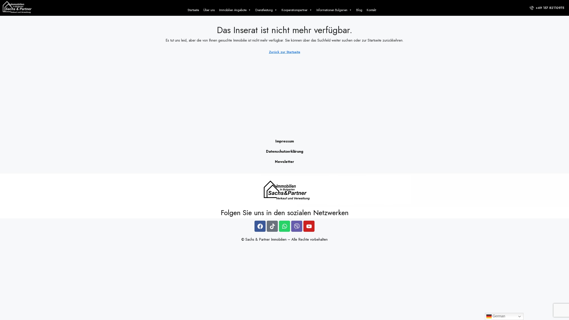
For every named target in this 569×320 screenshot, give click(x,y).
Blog (359, 10)
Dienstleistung (264, 10)
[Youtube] (309, 226)
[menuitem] (546, 7)
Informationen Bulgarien (332, 10)
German (498, 316)
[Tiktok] (272, 226)
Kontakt (371, 10)
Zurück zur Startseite (284, 52)
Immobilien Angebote (232, 10)
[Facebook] (260, 226)
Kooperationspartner (295, 10)
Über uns (209, 10)
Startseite (193, 10)
